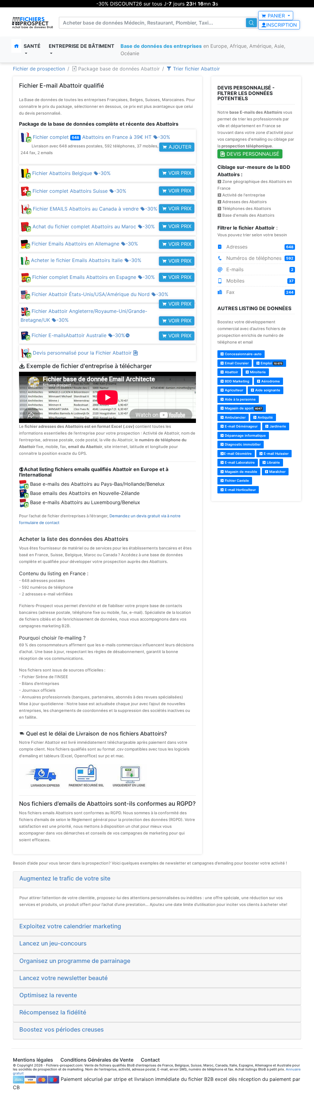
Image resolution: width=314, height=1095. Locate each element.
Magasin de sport (243, 408)
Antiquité (265, 417)
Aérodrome (270, 381)
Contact (150, 1060)
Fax (259, 292)
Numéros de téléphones (259, 258)
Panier (276, 16)
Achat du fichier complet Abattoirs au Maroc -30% (93, 226)
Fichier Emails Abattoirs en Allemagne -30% (84, 244)
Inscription (281, 25)
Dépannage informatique (245, 435)
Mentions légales (33, 1060)
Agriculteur (233, 390)
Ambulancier (235, 417)
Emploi (271, 363)
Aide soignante (267, 390)
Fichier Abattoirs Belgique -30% (71, 173)
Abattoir (231, 372)
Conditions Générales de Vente (96, 1060)
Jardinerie (277, 426)
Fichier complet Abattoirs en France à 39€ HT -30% (106, 144)
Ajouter (179, 147)
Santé (32, 46)
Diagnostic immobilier (242, 444)
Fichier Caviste (236, 480)
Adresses (259, 247)
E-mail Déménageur (241, 426)
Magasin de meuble (240, 472)
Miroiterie (257, 372)
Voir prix (179, 173)
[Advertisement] (256, 545)
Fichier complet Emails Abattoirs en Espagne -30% (93, 277)
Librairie (273, 462)
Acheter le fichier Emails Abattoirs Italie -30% (85, 260)
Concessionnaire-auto (243, 354)
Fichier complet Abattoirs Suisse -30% (78, 191)
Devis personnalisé (252, 154)
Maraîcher (276, 472)
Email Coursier (236, 363)
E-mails (259, 269)
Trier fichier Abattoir (195, 69)
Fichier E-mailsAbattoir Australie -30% (80, 335)
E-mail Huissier (276, 453)
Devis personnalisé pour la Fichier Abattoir (83, 353)
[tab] (157, 880)
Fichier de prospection (39, 69)
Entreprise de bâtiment (81, 46)
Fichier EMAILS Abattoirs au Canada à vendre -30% (94, 209)
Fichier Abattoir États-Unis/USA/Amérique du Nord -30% (99, 294)
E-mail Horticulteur (240, 490)
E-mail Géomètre (238, 453)
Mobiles (259, 281)
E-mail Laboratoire (239, 462)
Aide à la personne (240, 399)
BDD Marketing (236, 381)
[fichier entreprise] (32, 22)
